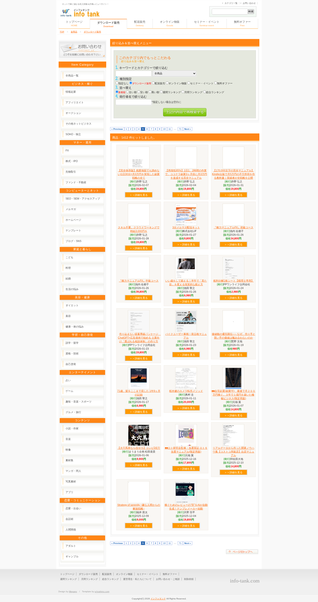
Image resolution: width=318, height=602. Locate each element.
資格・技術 (72, 353)
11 (170, 129)
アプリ (69, 492)
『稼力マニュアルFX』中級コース (139, 280)
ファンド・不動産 (76, 182)
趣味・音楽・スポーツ (79, 401)
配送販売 (139, 23)
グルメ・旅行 (73, 412)
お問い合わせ (249, 3)
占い (68, 380)
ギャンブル (72, 556)
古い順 (133, 92)
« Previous (117, 129)
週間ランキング (172, 92)
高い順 (155, 92)
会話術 (69, 519)
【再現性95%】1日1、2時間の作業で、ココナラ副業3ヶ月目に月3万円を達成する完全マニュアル (186, 174)
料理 (68, 267)
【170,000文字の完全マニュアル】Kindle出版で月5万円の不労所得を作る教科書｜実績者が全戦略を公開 (233, 174)
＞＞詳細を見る (139, 194)
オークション (73, 113)
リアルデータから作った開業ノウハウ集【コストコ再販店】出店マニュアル (233, 451)
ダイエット (72, 305)
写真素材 (71, 481)
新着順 (121, 92)
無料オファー (242, 23)
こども (69, 257)
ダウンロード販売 (92, 32)
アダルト (71, 545)
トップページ (74, 23)
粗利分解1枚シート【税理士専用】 (233, 280)
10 (164, 129)
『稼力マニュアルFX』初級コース (233, 227)
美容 (68, 316)
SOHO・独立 (73, 134)
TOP (62, 32)
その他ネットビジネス (79, 123)
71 (180, 129)
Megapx (73, 591)
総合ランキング (215, 92)
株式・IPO (72, 161)
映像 (68, 449)
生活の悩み (72, 289)
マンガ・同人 (73, 470)
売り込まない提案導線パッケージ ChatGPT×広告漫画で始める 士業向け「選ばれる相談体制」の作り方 (139, 338)
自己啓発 (71, 364)
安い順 (144, 92)
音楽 (68, 439)
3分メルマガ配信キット (186, 227)
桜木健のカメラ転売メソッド (186, 391)
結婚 (68, 278)
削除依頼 (189, 579)
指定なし (123, 83)
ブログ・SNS (73, 241)
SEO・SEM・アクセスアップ (83, 198)
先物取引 (71, 171)
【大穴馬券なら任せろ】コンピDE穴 (138, 447)
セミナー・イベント (206, 23)
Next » (187, 129)
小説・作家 (72, 428)
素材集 (69, 460)
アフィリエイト (75, 102)
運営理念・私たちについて (137, 579)
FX (67, 150)
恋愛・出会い (73, 508)
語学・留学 (72, 342)
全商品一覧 (72, 75)
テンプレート (73, 230)
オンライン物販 (170, 23)
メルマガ (71, 209)
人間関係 (71, 529)
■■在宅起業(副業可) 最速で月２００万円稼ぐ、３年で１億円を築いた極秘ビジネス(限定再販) (233, 394)
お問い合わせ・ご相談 (168, 579)
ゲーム (69, 391)
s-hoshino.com (102, 591)
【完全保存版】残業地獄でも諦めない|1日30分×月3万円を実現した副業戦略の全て (139, 174)
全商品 (74, 32)
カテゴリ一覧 (231, 3)
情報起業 (71, 91)
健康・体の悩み (75, 326)
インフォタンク (158, 598)
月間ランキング (193, 92)
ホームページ (73, 219)
